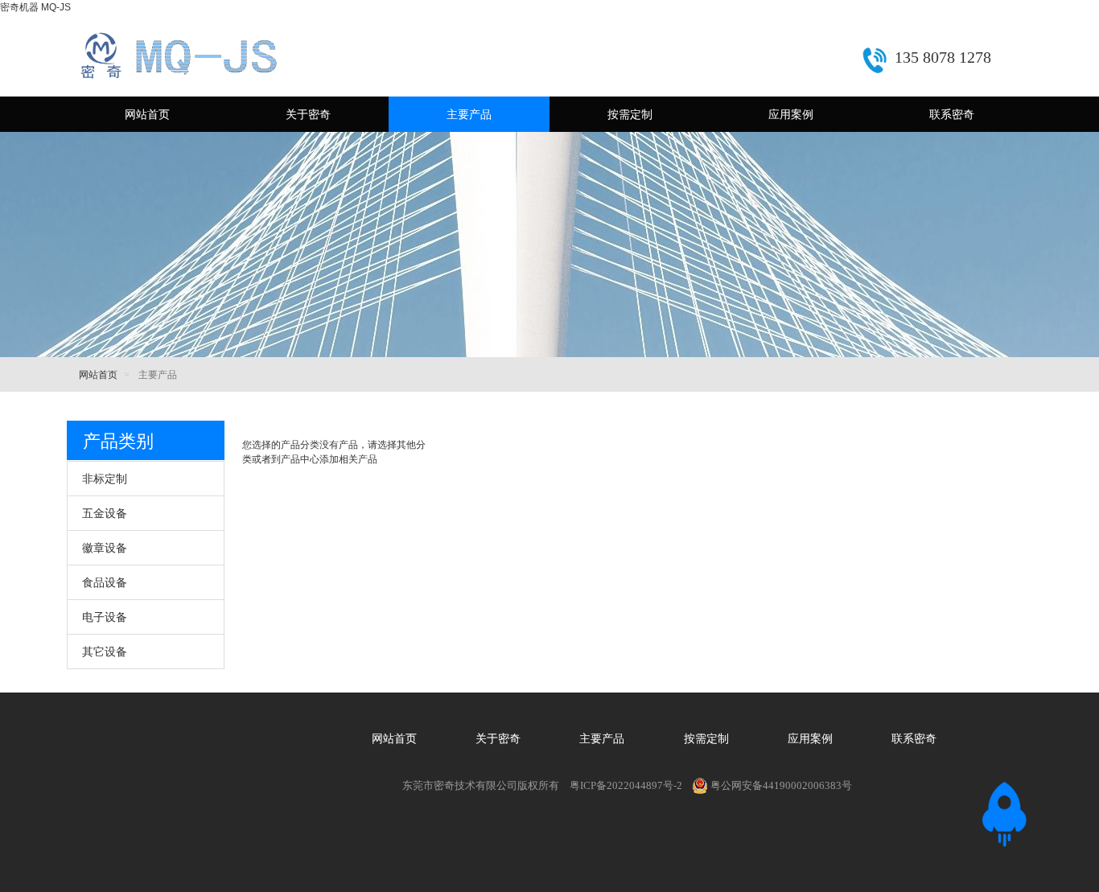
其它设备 (104, 651)
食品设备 (104, 582)
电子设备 (104, 616)
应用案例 (790, 114)
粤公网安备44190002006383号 (781, 785)
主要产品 (469, 114)
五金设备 (104, 513)
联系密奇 (951, 114)
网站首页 (147, 114)
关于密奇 (308, 114)
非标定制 (104, 478)
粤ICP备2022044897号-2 (626, 785)
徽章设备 (104, 547)
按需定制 (629, 114)
